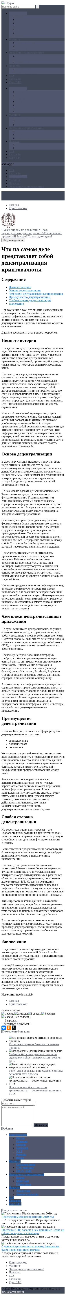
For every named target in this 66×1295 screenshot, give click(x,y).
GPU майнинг (25, 46)
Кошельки (22, 59)
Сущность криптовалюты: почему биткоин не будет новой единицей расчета (30, 1248)
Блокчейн (15, 79)
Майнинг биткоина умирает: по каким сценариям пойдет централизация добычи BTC (35, 1057)
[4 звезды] (48, 1013)
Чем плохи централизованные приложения (36, 293)
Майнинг (15, 39)
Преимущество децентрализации (29, 297)
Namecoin (22, 26)
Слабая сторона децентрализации (30, 300)
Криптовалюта (18, 13)
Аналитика (23, 69)
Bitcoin (20, 16)
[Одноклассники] (9, 1028)
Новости (14, 65)
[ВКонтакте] (3, 1028)
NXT (19, 29)
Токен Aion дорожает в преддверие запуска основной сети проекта (36, 1072)
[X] (14, 1028)
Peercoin (21, 32)
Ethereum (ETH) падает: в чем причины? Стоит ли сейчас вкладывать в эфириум (32, 1231)
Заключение (16, 303)
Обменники (23, 62)
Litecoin (21, 23)
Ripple (20, 36)
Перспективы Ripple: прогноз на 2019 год (27, 1216)
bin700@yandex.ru (12, 1291)
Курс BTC (15, 82)
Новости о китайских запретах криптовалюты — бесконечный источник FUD (35, 1090)
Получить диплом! (13, 240)
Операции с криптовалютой (26, 52)
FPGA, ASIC (24, 49)
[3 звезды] (34, 1013)
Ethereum (21, 19)
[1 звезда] (7, 1013)
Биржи (20, 55)
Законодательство (27, 72)
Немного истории (20, 287)
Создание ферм (25, 42)
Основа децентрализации (25, 290)
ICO (11, 75)
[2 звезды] (21, 1013)
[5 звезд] (7, 1017)
